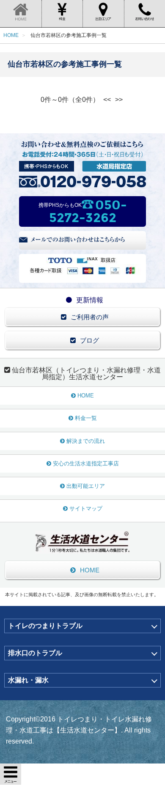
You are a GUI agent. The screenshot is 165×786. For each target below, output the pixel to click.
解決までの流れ (85, 441)
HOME (85, 395)
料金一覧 (86, 418)
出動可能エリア (85, 486)
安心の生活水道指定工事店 (86, 463)
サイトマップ (85, 508)
